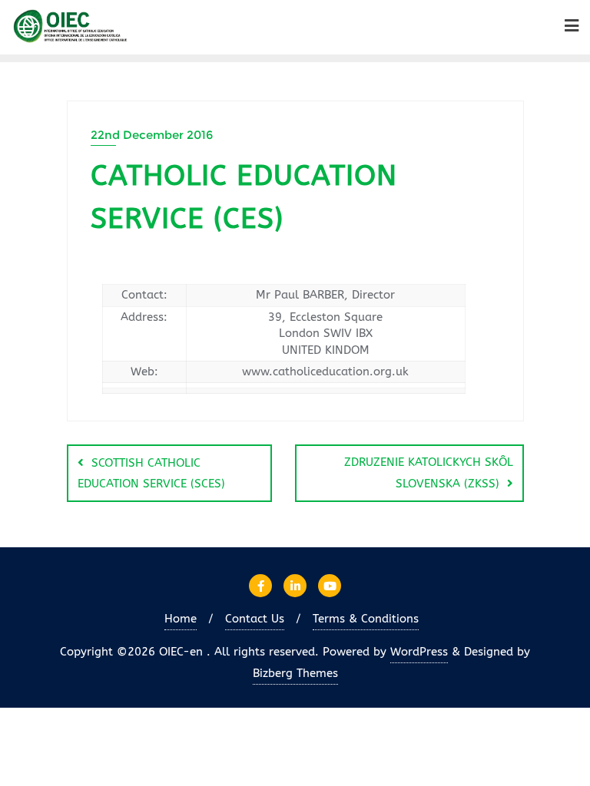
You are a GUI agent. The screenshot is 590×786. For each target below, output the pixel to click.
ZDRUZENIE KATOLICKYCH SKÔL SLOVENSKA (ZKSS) (428, 472)
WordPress (419, 652)
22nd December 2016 (152, 134)
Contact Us (254, 619)
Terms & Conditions (366, 619)
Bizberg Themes (295, 673)
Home (180, 619)
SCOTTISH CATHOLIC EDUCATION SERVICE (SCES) (151, 473)
